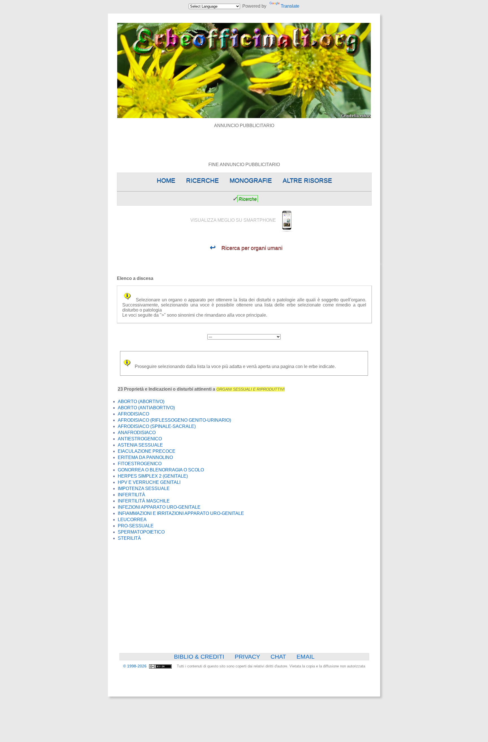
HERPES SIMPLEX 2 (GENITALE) (153, 476)
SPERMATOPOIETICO (141, 532)
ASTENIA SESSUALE (140, 445)
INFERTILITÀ (131, 494)
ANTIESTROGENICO (140, 438)
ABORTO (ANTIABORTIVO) (146, 407)
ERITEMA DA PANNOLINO (145, 457)
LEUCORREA (132, 519)
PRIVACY (247, 656)
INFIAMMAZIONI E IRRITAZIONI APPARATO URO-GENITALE (181, 513)
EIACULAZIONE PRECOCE (146, 451)
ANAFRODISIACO (137, 432)
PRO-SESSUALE (136, 525)
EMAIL (306, 656)
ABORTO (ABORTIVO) (141, 401)
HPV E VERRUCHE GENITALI (149, 482)
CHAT (278, 656)
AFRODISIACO (133, 414)
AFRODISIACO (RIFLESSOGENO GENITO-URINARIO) (174, 420)
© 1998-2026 (135, 666)
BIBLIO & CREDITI (199, 656)
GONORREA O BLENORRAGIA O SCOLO (161, 469)
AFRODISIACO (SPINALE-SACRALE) (157, 426)
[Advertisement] (244, 141)
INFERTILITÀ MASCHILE (144, 501)
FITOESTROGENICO (140, 463)
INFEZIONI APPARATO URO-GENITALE (159, 507)
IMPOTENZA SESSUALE (144, 488)
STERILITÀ (129, 538)
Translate (290, 6)
